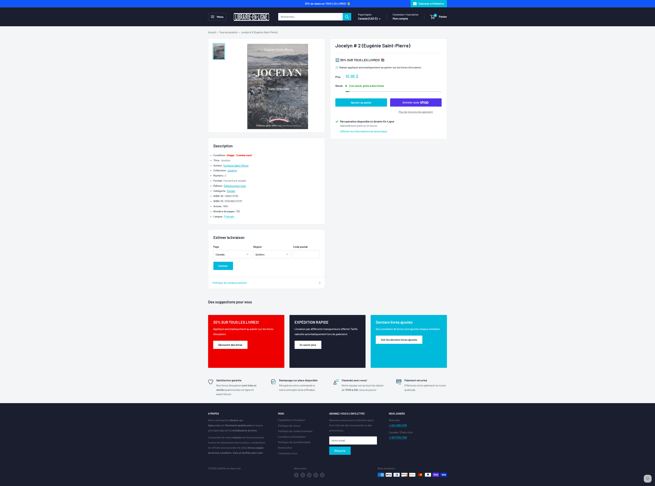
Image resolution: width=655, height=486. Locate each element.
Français (229, 216)
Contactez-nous (287, 453)
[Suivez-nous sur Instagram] (309, 475)
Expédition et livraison (291, 420)
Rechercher (285, 447)
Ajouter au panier (361, 102)
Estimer (223, 265)
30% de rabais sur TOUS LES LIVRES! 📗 (327, 3)
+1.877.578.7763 (398, 437)
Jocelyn (232, 170)
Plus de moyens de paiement (416, 111)
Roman (231, 190)
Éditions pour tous (235, 185)
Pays (216, 246)
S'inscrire (340, 450)
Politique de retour (289, 425)
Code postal (300, 246)
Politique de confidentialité (294, 442)
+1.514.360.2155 (398, 425)
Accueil (212, 32)
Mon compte (400, 18)
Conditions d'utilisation (292, 436)
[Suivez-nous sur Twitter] (302, 475)
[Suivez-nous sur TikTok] (322, 475)
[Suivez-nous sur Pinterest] (315, 475)
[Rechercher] (347, 16)
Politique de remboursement (230, 282)
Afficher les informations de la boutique (363, 131)
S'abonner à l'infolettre (431, 3)
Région (257, 246)
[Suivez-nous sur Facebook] (296, 475)
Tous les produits (228, 32)
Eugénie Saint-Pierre (236, 165)
